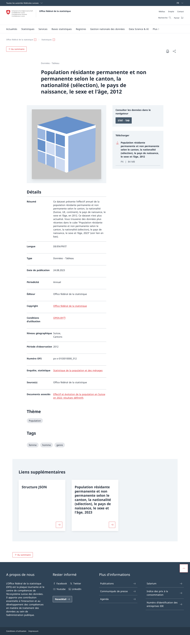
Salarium (151, 583)
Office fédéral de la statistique (55, 11)
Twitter (77, 583)
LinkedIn (76, 589)
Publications (107, 583)
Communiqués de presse (114, 591)
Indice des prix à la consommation (157, 593)
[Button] (59, 525)
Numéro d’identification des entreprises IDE (162, 604)
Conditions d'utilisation (16, 631)
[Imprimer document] (167, 51)
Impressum (33, 631)
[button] (11, 29)
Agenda (104, 599)
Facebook (61, 583)
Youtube (61, 589)
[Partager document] (174, 51)
